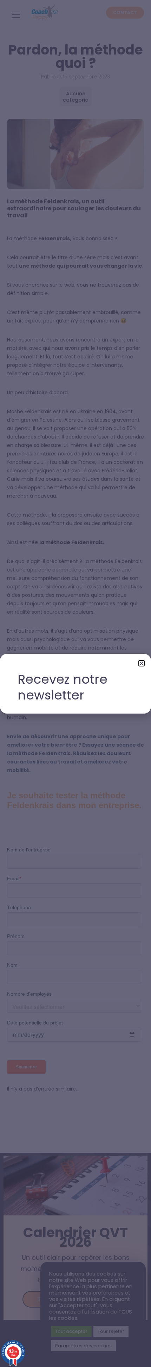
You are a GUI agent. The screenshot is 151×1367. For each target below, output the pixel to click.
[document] (75, 683)
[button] (141, 663)
